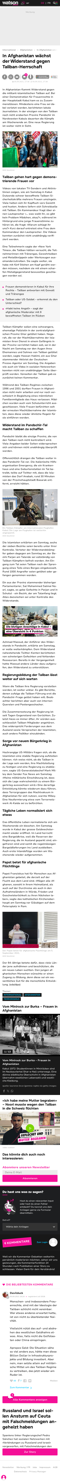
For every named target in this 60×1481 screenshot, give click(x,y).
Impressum (44, 1467)
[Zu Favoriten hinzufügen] (30, 76)
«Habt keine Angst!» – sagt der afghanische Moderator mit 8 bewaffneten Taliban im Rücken (25, 312)
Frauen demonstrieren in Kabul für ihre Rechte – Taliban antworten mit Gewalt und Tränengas (30, 290)
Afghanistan (26, 50)
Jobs (35, 1467)
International (9, 50)
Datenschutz (20, 1471)
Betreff (6, 1220)
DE (42, 3)
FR (49, 3)
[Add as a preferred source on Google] (42, 76)
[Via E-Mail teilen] (16, 76)
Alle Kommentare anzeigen (30, 1399)
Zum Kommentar (19, 1387)
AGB (55, 1467)
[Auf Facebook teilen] (4, 76)
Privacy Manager (37, 1471)
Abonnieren (30, 1178)
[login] (3, 1477)
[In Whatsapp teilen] (10, 76)
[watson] (10, 3)
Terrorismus (12, 999)
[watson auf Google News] (54, 76)
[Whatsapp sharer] (12, 1091)
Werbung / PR (23, 1467)
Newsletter (8, 1467)
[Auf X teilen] (8, 1091)
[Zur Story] (30, 1431)
